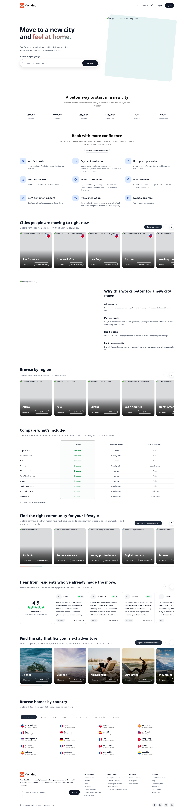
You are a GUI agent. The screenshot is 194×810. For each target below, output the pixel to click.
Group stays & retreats (114, 784)
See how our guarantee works (97, 150)
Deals (86, 784)
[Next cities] (171, 226)
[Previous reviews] (165, 586)
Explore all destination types (148, 643)
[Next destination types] (171, 642)
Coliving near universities (92, 792)
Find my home (142, 5)
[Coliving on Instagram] (160, 805)
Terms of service (157, 792)
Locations (87, 787)
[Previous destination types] (165, 642)
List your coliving (135, 778)
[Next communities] (171, 523)
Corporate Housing (113, 781)
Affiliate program (157, 784)
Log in (159, 5)
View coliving (78, 620)
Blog (153, 781)
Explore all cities (153, 227)
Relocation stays (112, 787)
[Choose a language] (152, 5)
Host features (133, 784)
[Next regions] (171, 374)
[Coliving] (28, 5)
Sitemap (47, 805)
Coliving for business (113, 778)
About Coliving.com (158, 778)
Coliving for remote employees (117, 789)
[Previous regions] (165, 374)
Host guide (133, 781)
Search (74, 792)
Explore (90, 63)
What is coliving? (89, 795)
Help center (155, 787)
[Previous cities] (165, 226)
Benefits (87, 781)
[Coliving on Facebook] (154, 805)
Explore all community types (148, 523)
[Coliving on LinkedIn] (172, 805)
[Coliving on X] (166, 805)
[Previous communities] (165, 523)
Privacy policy (156, 789)
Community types (90, 789)
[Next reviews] (171, 586)
